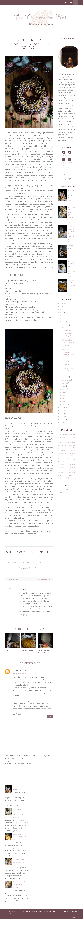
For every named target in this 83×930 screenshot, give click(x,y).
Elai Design (10, 914)
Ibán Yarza (17, 214)
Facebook (63, 155)
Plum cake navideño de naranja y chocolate (71, 266)
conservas (71, 442)
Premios (61, 467)
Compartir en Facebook (29, 558)
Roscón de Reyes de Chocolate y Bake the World (68, 342)
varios (60, 475)
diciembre (65, 325)
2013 (61, 410)
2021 (61, 304)
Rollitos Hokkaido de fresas (45, 651)
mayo (64, 392)
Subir (74, 917)
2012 (61, 413)
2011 (61, 416)
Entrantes (61, 450)
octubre (65, 377)
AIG (59, 434)
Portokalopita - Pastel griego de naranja (71, 212)
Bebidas (72, 434)
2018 (61, 313)
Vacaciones (71, 472)
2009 (62, 422)
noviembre (65, 374)
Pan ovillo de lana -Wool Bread (71, 194)
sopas (67, 470)
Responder (49, 716)
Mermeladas (62, 459)
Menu (73, 456)
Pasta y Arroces (69, 462)
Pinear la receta (43, 562)
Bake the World (18, 141)
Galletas (72, 453)
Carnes (60, 440)
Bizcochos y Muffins (66, 437)
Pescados (61, 464)
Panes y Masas (34, 568)
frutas (67, 453)
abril (63, 395)
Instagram (63, 164)
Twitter (69, 155)
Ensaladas (72, 448)
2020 (62, 307)
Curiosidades (62, 445)
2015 (61, 322)
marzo (64, 398)
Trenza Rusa (9, 650)
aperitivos (65, 434)
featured (61, 453)
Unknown (23, 590)
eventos (72, 450)
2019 (61, 310)
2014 (61, 407)
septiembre (66, 380)
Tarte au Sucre (27, 650)
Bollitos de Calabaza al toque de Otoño (68, 352)
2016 (61, 319)
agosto (64, 383)
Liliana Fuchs (19, 670)
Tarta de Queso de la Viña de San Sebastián (71, 231)
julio (63, 386)
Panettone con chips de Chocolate (67, 361)
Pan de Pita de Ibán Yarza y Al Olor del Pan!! (19, 837)
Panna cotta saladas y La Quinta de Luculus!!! (20, 884)
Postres (72, 464)
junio (63, 389)
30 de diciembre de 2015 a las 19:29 (24, 673)
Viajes (68, 478)
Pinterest (69, 164)
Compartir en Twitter (20, 562)
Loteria (60, 456)
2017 (61, 316)
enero (64, 404)
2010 (61, 419)
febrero (64, 401)
